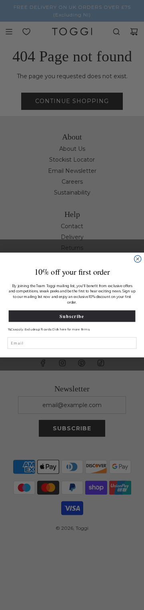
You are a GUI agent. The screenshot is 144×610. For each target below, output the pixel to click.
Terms (85, 329)
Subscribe (72, 316)
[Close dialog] (137, 258)
